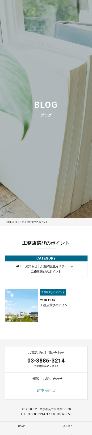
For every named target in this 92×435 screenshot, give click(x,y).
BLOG (18, 222)
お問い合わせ (46, 390)
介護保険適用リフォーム (57, 266)
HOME (8, 222)
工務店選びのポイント (46, 271)
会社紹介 (68, 426)
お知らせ (31, 266)
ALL (18, 266)
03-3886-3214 (46, 360)
